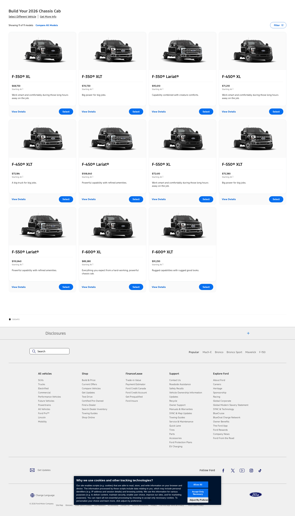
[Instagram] (251, 470)
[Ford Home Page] (256, 494)
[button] (42, 495)
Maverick (250, 352)
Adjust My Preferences (199, 500)
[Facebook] (224, 470)
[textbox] (49, 351)
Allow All (197, 484)
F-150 (262, 352)
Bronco (219, 352)
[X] (233, 470)
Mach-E (207, 352)
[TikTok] (260, 470)
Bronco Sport (234, 352)
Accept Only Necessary (198, 493)
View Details (19, 111)
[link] (59, 505)
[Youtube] (242, 470)
